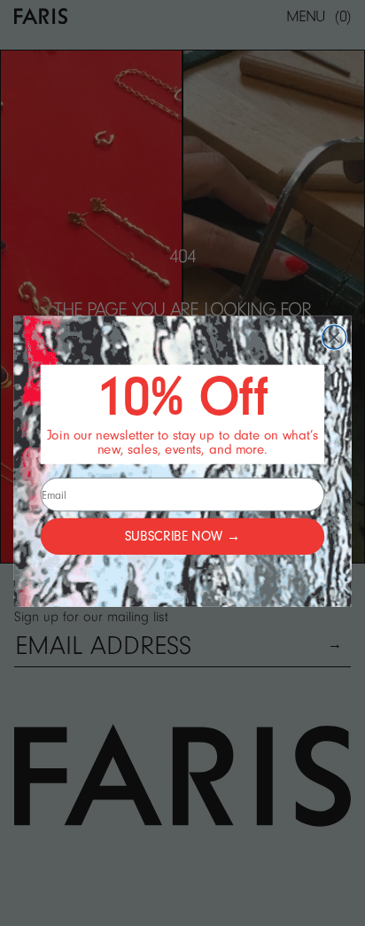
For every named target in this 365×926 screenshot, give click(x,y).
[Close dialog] (334, 337)
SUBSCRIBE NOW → (182, 536)
